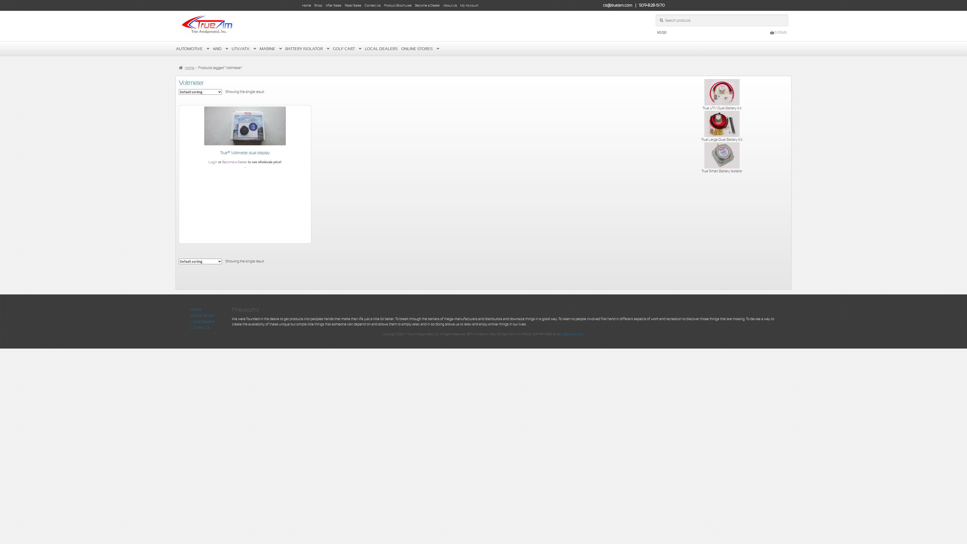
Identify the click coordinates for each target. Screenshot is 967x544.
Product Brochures (398, 5)
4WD (217, 49)
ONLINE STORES (417, 49)
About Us (450, 5)
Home (306, 5)
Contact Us (373, 5)
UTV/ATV (241, 49)
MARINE (267, 49)
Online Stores (202, 315)
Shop (318, 5)
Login (213, 162)
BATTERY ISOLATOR (304, 49)
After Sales (333, 5)
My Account (469, 5)
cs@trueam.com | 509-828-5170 (634, 5)
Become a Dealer (427, 5)
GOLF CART (344, 49)
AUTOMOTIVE (189, 49)
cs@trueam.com (573, 334)
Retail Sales (353, 5)
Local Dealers (381, 49)
